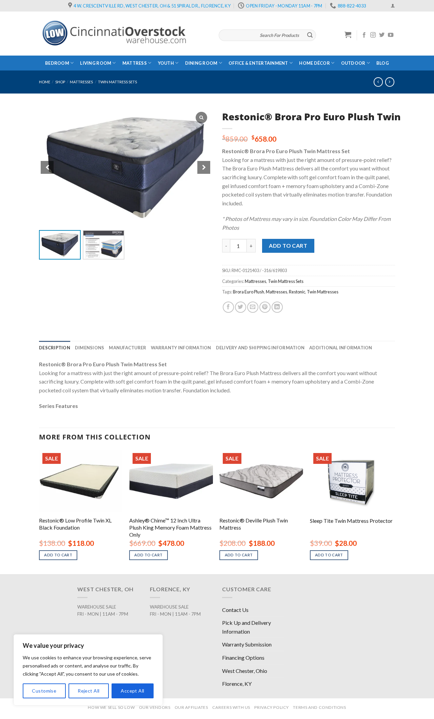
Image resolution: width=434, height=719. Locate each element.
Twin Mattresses (322, 291)
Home (44, 82)
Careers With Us (231, 707)
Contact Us (235, 610)
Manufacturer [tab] (127, 347)
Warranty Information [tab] (181, 347)
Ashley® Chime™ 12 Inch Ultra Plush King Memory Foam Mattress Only (170, 527)
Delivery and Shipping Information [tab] (260, 347)
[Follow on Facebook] (364, 35)
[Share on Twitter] (240, 307)
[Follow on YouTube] (390, 35)
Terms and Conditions (319, 707)
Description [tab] (54, 347)
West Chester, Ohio (244, 670)
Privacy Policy (271, 707)
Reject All (88, 691)
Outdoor (353, 63)
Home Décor (314, 63)
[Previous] (39, 511)
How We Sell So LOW (111, 707)
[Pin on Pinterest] (265, 307)
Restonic (297, 291)
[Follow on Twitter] (381, 35)
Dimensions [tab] (89, 347)
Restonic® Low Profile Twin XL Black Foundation (75, 524)
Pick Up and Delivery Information (246, 627)
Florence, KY (237, 683)
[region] (88, 669)
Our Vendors (155, 707)
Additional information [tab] (340, 347)
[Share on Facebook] (228, 307)
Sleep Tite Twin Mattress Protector (351, 520)
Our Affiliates (191, 707)
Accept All (132, 691)
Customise (44, 691)
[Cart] (348, 34)
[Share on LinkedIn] (277, 307)
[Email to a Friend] (252, 307)
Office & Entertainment (258, 63)
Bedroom (57, 63)
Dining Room (201, 63)
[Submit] (310, 35)
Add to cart (288, 245)
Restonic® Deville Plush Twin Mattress (253, 524)
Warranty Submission (247, 644)
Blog (382, 63)
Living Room (95, 63)
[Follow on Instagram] (373, 35)
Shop (60, 82)
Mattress (134, 63)
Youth (166, 63)
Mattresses (81, 82)
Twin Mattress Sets (117, 82)
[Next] (393, 511)
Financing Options (243, 657)
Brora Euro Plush (248, 291)
